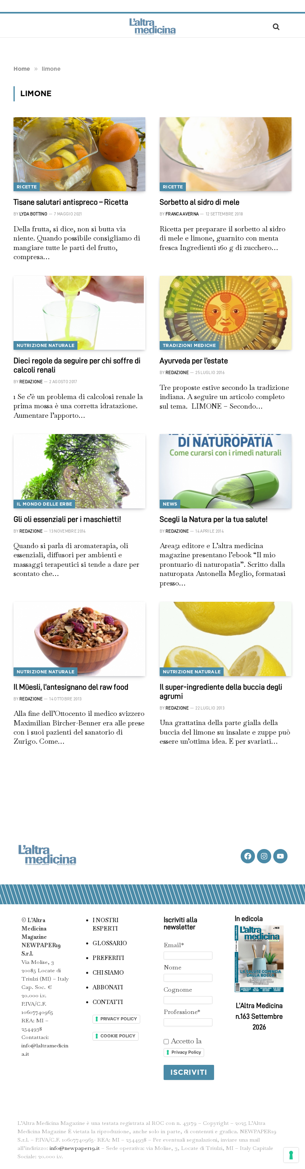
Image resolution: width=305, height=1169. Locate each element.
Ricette (27, 187)
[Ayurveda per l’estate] (225, 313)
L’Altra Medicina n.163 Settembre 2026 (259, 1016)
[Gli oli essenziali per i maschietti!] (79, 471)
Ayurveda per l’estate (194, 360)
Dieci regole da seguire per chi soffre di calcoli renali (77, 365)
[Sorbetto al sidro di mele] (225, 154)
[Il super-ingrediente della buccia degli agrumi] (225, 639)
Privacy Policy (186, 1052)
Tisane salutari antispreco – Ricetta (71, 202)
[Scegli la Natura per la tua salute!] (225, 471)
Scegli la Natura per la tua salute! (214, 519)
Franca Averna (182, 214)
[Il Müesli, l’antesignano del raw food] (79, 639)
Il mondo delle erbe (44, 504)
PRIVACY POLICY (118, 1019)
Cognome (178, 989)
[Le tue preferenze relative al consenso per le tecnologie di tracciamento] (291, 1155)
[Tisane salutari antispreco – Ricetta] (79, 154)
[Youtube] (280, 856)
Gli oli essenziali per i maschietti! (67, 519)
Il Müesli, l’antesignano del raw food (71, 687)
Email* (174, 945)
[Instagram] (264, 856)
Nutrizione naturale (45, 345)
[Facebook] (248, 856)
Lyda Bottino (33, 214)
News (170, 504)
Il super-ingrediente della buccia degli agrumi (221, 691)
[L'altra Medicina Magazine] (152, 26)
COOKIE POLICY (117, 1036)
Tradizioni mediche (189, 345)
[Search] (275, 26)
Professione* (182, 1012)
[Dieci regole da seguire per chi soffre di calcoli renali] (79, 313)
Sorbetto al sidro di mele (199, 202)
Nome (172, 967)
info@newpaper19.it (75, 1148)
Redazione (30, 382)
